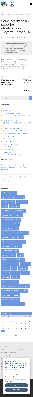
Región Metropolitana (10, 282)
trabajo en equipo (8, 304)
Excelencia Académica (10, 250)
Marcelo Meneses (8, 273)
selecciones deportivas (10, 290)
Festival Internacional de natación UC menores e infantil (8, 81)
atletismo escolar (8, 202)
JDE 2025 (6, 268)
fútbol (20, 255)
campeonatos (21, 202)
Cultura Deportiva (21, 233)
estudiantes (16, 246)
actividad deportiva (9, 193)
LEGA (14, 268)
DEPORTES (22, 37)
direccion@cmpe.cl (9, 353)
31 (3, 331)
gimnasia (6, 259)
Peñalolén (15, 277)
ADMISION (6, 110)
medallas (6, 277)
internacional (25, 264)
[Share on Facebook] (24, 91)
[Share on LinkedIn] (30, 91)
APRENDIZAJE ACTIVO (11, 113)
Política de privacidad (15, 369)
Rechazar (16, 390)
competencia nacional (10, 228)
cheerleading (7, 210)
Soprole (23, 290)
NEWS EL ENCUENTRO (11, 144)
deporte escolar (17, 237)
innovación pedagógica (10, 264)
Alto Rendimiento (8, 197)
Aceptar (16, 385)
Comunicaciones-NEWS (11, 131)
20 (17, 326)
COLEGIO (6, 125)
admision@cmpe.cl (9, 355)
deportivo (6, 246)
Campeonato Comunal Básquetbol (27, 80)
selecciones (24, 286)
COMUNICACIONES (9, 128)
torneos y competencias (11, 299)
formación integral (9, 255)
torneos (16, 295)
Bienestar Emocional (10, 120)
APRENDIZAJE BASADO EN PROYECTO (17, 116)
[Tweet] (26, 91)
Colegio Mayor (19, 210)
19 (12, 326)
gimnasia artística (17, 259)
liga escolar (22, 268)
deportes (22, 242)
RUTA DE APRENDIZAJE (11, 155)
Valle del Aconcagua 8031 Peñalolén (15, 350)
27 (17, 328)
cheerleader (14, 206)
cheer (5, 206)
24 (3, 328)
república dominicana (10, 286)
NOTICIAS (6, 147)
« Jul (15, 335)
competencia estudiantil (11, 224)
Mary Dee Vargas (23, 273)
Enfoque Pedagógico (10, 139)
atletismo (21, 197)
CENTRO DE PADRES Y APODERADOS (16, 123)
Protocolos (7, 152)
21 (21, 326)
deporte (5, 237)
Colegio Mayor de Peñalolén (12, 215)
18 (8, 326)
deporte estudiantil (9, 242)
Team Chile (6, 295)
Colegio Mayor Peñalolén (11, 219)
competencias (7, 233)
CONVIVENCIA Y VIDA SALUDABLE (15, 133)
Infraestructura (8, 141)
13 (16, 323)
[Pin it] (28, 91)
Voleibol (20, 304)
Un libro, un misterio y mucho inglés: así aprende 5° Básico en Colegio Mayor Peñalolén (15, 167)
